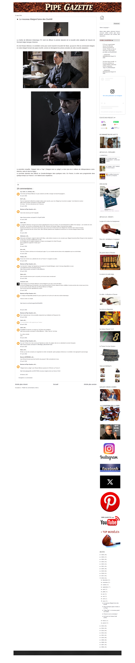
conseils (115, 34)
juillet (104, 591)
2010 (102, 637)
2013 (102, 630)
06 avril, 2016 (23, 309)
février (104, 620)
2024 (102, 559)
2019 (102, 571)
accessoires (107, 34)
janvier (104, 623)
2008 (102, 642)
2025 (102, 557)
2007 (102, 644)
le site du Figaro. (31, 171)
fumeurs (118, 31)
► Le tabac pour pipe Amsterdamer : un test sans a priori (113, 160)
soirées (111, 33)
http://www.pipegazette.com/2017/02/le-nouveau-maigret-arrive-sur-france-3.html (40, 371)
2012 (102, 633)
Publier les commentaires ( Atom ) (30, 387)
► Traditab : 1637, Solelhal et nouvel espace (113, 167)
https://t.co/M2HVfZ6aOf (109, 67)
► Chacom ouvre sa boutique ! (110, 614)
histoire (101, 34)
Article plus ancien (90, 384)
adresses (113, 31)
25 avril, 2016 (23, 361)
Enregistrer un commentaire (25, 377)
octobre (105, 584)
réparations (102, 36)
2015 (102, 626)
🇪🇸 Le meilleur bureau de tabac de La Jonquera (112, 175)
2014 (102, 628)
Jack (21, 222)
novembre (105, 582)
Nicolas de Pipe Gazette (26, 209)
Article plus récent (21, 384)
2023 (102, 561)
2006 (102, 647)
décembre (105, 580)
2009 (102, 640)
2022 (102, 564)
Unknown (23, 236)
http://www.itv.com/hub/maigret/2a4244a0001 (31, 303)
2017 (102, 575)
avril (104, 598)
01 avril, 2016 (23, 195)
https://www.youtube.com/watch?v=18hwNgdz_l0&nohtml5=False (36, 344)
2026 (102, 554)
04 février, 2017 (24, 374)
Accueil (55, 384)
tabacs (101, 31)
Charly (22, 256)
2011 (102, 635)
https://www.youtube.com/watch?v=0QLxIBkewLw (32, 269)
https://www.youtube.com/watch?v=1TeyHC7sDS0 (32, 217)
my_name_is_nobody (26, 191)
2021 (102, 566)
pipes (105, 31)
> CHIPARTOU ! (104, 155)
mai (104, 596)
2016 (102, 578)
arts (111, 34)
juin (104, 594)
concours (102, 33)
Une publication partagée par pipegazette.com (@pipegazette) (116, 111)
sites (119, 34)
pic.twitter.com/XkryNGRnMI (110, 52)
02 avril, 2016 (23, 260)
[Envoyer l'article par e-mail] (18, 184)
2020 (102, 568)
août (104, 589)
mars (104, 601)
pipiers (108, 31)
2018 (102, 573)
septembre (105, 587)
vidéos (106, 33)
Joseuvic (22, 281)
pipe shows (117, 33)
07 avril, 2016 (23, 353)
